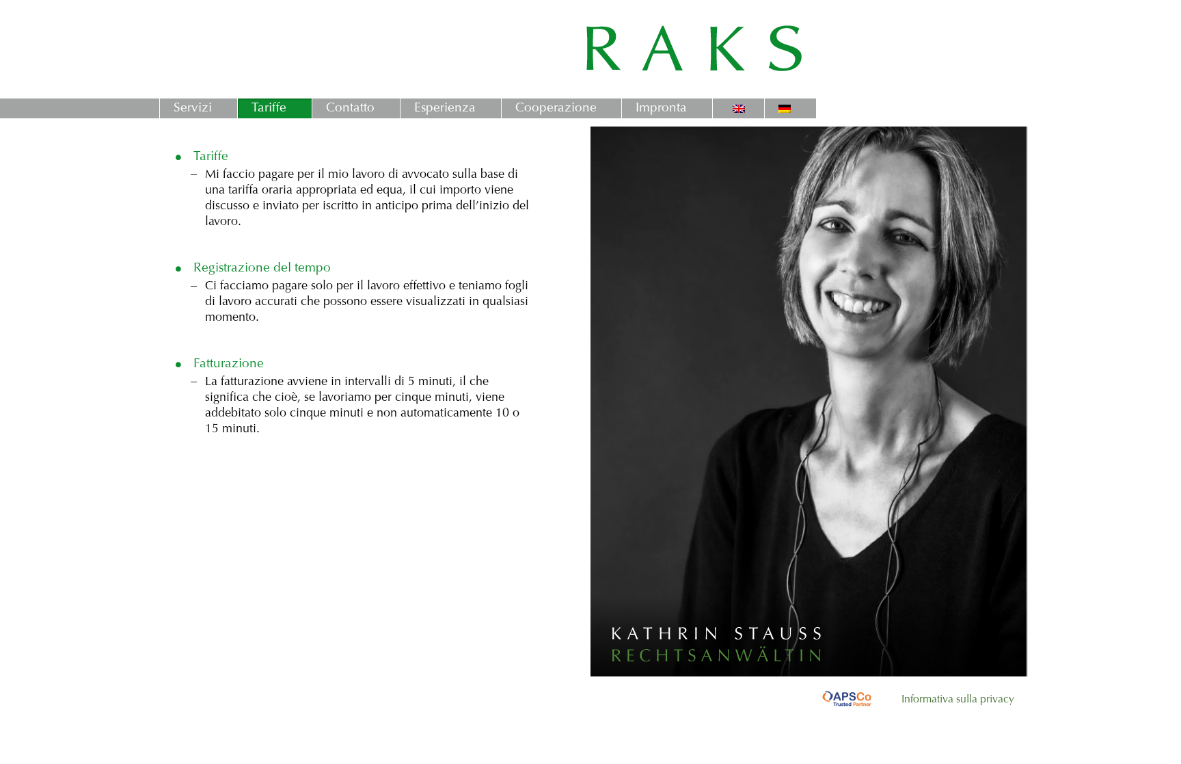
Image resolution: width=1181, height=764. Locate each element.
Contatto (350, 108)
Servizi (193, 108)
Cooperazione (556, 108)
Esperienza (445, 108)
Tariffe (269, 108)
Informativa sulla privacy (957, 699)
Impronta (661, 108)
